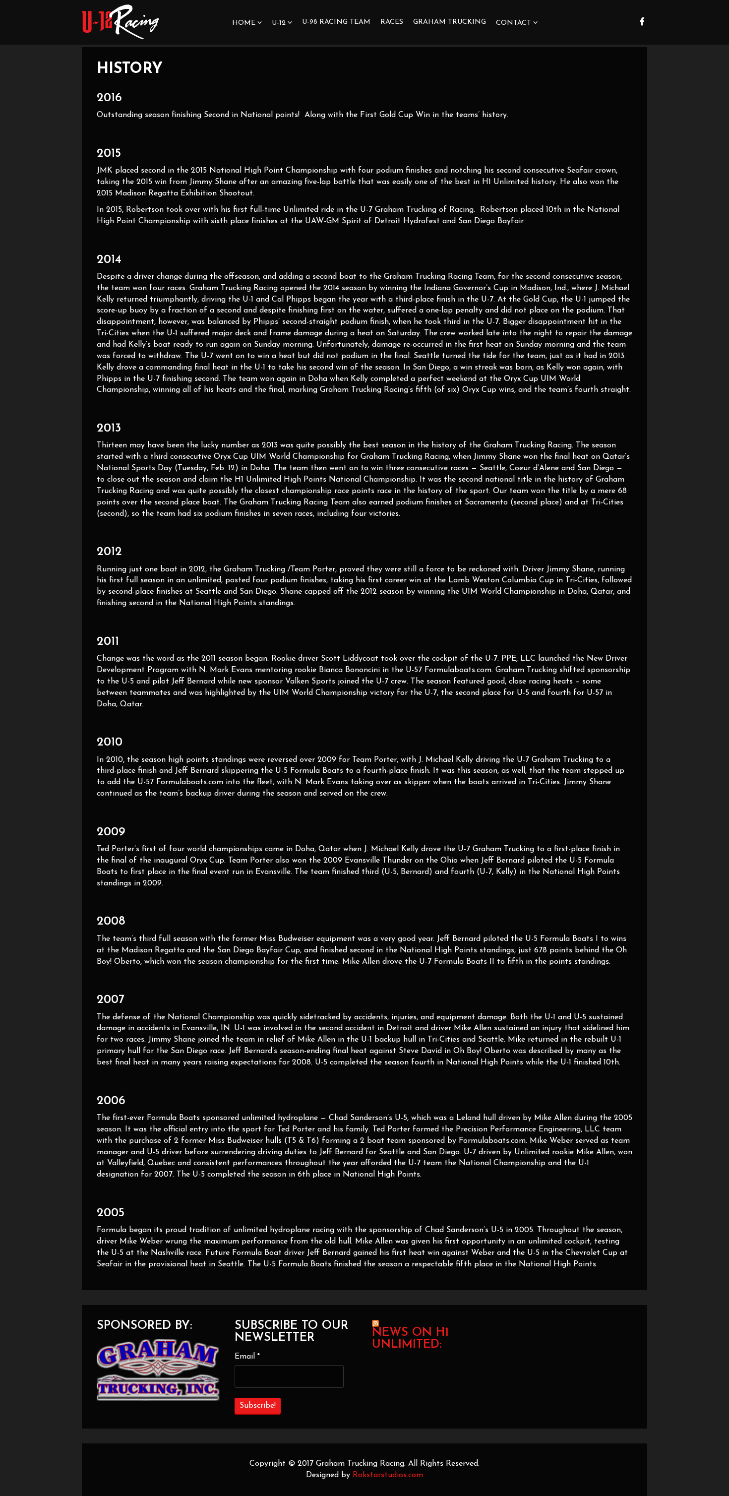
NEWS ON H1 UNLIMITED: (410, 1339)
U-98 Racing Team (336, 22)
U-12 (279, 23)
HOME (243, 23)
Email (247, 1357)
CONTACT (513, 23)
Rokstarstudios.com (388, 1475)
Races (391, 22)
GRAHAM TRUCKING (449, 22)
